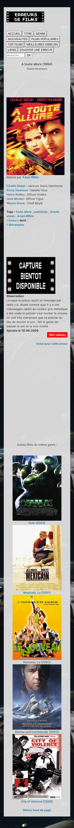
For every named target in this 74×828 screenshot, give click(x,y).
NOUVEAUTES (18, 39)
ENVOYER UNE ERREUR (36, 50)
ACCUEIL (14, 33)
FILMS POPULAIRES (44, 39)
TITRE (28, 33)
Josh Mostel (15, 199)
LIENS (12, 50)
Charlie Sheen (16, 186)
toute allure (24, 212)
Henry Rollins (15, 194)
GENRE (40, 33)
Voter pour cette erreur (52, 343)
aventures (41, 212)
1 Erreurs (12, 220)
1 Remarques (15, 224)
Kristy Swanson (17, 190)
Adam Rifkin (30, 177)
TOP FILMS (15, 44)
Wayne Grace (15, 203)
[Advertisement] (37, 396)
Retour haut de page (37, 810)
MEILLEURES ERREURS (42, 44)
